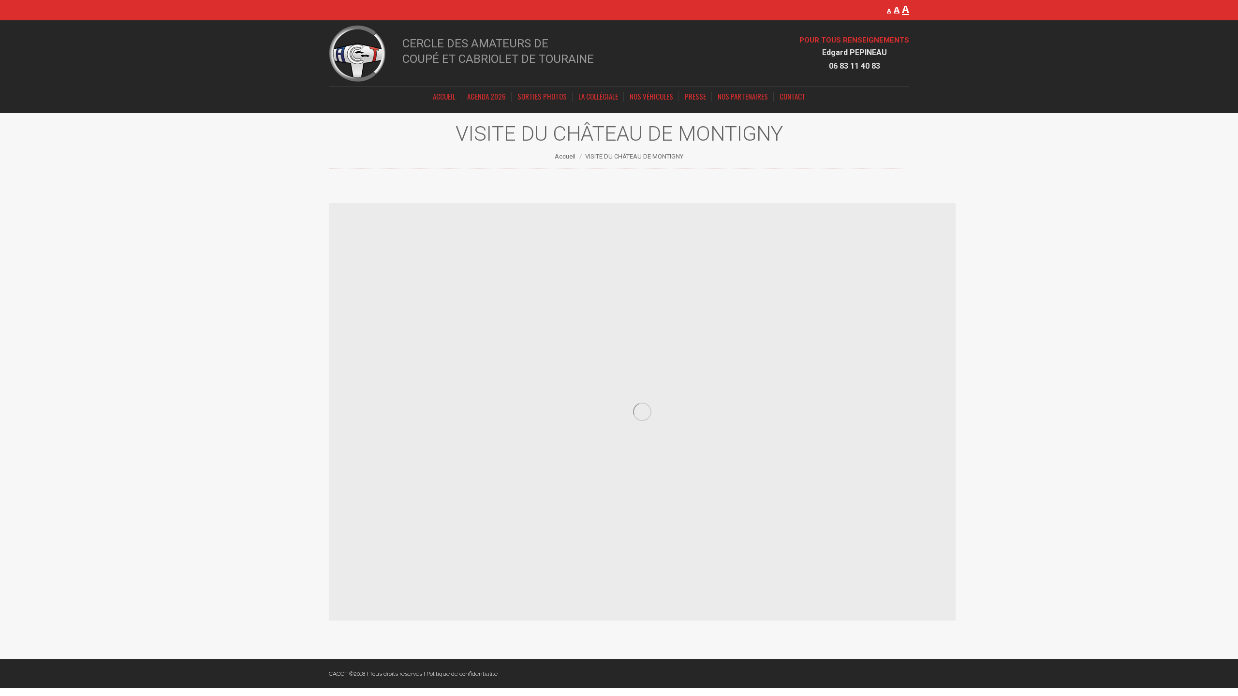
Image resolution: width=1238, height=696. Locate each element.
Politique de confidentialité (462, 673)
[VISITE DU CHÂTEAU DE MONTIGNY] (642, 412)
